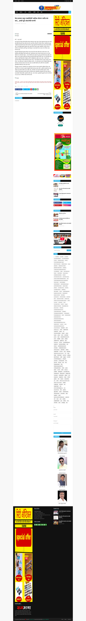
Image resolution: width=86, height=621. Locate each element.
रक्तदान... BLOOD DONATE (58, 382)
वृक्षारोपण (64, 390)
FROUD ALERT (56, 282)
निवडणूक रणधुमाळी (56, 364)
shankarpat (60, 302)
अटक (66, 328)
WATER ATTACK (56, 324)
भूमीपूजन (66, 375)
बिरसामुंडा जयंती (68, 373)
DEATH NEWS (60, 273)
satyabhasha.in (18, 23)
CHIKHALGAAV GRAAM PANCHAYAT (60, 269)
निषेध (61, 364)
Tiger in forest (56, 307)
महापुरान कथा (56, 377)
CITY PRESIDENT (56, 271)
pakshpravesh (56, 297)
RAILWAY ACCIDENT (60, 298)
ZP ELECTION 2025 (57, 328)
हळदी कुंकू (63, 402)
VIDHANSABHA (66, 313)
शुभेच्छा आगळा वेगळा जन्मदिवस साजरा (59, 397)
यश (54, 380)
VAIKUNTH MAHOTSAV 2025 (58, 309)
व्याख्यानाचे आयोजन (65, 391)
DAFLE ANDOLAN (66, 271)
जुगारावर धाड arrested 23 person (58, 353)
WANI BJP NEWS (67, 315)
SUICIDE (62, 304)
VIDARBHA (64, 311)
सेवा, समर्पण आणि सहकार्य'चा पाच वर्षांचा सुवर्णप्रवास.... (64, 189)
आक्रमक (60, 331)
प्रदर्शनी (62, 369)
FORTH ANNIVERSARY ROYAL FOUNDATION (61, 280)
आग (63, 331)
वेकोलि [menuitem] (34, 12)
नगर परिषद (68, 357)
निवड (63, 362)
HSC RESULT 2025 (61, 287)
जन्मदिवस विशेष (56, 351)
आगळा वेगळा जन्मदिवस (57, 333)
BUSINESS (64, 267)
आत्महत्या (63, 333)
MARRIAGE (63, 289)
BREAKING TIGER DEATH (57, 267)
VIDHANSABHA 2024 (57, 315)
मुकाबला (55, 379)
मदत (69, 375)
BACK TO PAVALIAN (57, 264)
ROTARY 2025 (67, 298)
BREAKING (55, 266)
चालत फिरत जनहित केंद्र (62, 344)
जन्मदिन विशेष (62, 349)
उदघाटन (55, 337)
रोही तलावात (61, 384)
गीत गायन (60, 342)
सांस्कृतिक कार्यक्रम (56, 400)
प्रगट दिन (59, 369)
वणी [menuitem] (25, 12)
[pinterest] (70, 1)
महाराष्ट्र (65, 377)
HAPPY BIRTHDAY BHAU (64, 284)
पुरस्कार (66, 368)
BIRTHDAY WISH (64, 264)
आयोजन (59, 335)
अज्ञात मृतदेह (62, 328)
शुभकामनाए (55, 395)
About (19, 1)
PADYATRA (62, 295)
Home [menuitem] (17, 12)
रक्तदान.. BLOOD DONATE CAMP (64, 380)
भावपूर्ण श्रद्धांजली (61, 375)
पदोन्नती (63, 368)
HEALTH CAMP (65, 286)
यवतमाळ (18, 86)
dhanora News (65, 273)
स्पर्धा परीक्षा (55, 402)
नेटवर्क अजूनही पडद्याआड (57, 368)
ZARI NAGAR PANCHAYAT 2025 (59, 326)
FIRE (67, 278)
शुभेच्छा (59, 395)
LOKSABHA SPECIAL (57, 289)
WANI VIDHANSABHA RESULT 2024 (59, 322)
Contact (22, 1)
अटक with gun (56, 329)
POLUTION (68, 297)
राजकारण (21, 86)
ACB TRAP (57, 256)
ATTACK (66, 260)
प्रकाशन (55, 369)
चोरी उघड (55, 346)
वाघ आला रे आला (56, 390)
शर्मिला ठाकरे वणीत (56, 393)
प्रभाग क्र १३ (66, 369)
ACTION (55, 260)
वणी (24, 86)
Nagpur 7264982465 (46, 619)
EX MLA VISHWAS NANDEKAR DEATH (60, 278)
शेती (54, 399)
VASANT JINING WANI (57, 311)
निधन (66, 360)
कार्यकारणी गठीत (56, 340)
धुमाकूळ (64, 357)
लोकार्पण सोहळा (56, 386)
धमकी (61, 357)
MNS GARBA (56, 291)
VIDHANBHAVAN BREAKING (58, 313)
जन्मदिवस (67, 349)
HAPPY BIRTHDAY (56, 284)
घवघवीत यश (56, 344)
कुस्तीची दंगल (62, 340)
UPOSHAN (61, 307)
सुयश (61, 400)
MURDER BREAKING (66, 291)
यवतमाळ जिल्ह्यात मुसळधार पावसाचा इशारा (65, 193)
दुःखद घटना (64, 355)
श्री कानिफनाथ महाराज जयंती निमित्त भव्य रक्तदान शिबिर (64, 219)
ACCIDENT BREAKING (57, 258)
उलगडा (55, 338)
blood (69, 264)
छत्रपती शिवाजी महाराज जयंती (62, 346)
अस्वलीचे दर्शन (56, 331)
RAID (55, 298)
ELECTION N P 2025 (66, 276)
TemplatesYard (31, 619)
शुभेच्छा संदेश (67, 397)
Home (16, 1)
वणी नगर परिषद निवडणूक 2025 (58, 388)
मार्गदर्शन (69, 377)
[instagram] (69, 1)
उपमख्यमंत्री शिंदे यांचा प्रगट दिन (65, 337)
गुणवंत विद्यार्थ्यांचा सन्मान (66, 342)
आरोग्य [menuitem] (38, 12)
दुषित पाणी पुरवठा (56, 357)
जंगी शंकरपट (56, 348)
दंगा (65, 353)
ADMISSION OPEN (61, 260)
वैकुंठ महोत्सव (56, 391)
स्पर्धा (68, 400)
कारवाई (62, 338)
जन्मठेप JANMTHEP (56, 349)
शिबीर (66, 393)
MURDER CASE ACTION (57, 293)
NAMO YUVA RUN (57, 295)
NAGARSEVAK (65, 293)
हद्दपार (59, 402)
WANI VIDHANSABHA (57, 320)
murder (60, 291)
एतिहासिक (58, 338)
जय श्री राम (61, 351)
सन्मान (60, 399)
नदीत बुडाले (64, 359)
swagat (66, 304)
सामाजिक (18, 15)
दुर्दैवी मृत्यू (69, 355)
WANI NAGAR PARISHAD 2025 (58, 318)
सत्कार (57, 399)
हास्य (66, 402)
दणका (68, 353)
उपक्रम (58, 337)
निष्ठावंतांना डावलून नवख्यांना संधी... (58, 366)
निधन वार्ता (55, 362)
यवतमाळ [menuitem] (21, 12)
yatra (65, 324)
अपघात (61, 329)
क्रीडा (66, 340)
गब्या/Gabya (56, 342)
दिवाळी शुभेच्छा (59, 355)
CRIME (61, 271)
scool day (55, 302)
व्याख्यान (60, 391)
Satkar (69, 300)
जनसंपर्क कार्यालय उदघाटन (62, 348)
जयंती (64, 351)
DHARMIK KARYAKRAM (57, 275)
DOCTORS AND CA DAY (57, 276)
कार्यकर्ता (66, 338)
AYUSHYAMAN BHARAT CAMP (58, 262)
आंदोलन (67, 333)
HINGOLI (55, 287)
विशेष (61, 390)
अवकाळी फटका (65, 329)
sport (64, 302)
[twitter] (67, 1)
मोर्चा (58, 379)
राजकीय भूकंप (56, 384)
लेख (64, 384)
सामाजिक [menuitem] (29, 12)
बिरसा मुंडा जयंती (62, 373)
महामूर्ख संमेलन (61, 377)
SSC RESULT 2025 (56, 304)
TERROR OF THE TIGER (57, 306)
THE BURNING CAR (65, 306)
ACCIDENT (61, 256)
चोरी (67, 344)
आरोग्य (62, 335)
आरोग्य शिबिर (66, 335)
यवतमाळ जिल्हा (67, 379)
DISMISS (64, 275)
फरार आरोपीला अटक (66, 371)
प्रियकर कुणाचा (60, 371)
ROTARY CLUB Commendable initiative (60, 300)
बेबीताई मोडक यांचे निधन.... (62, 213)
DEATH (55, 273)
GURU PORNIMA (62, 282)
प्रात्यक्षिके (55, 371)
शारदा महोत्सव (62, 393)
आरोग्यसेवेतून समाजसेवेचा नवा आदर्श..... (64, 183)
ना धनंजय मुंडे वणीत (61, 360)
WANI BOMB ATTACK (57, 317)
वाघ (64, 388)
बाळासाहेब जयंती (56, 373)
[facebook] (65, 1)
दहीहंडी (55, 355)
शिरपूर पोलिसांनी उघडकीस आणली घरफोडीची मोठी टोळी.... (65, 224)
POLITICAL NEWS (62, 297)
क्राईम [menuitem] (41, 12)
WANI (63, 315)
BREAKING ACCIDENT (62, 266)
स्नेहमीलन (64, 400)
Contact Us (69, 619)
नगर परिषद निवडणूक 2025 (57, 359)
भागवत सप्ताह (55, 375)
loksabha (66, 287)
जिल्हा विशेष (68, 351)
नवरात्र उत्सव (55, 360)
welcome (61, 324)
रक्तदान (57, 380)
